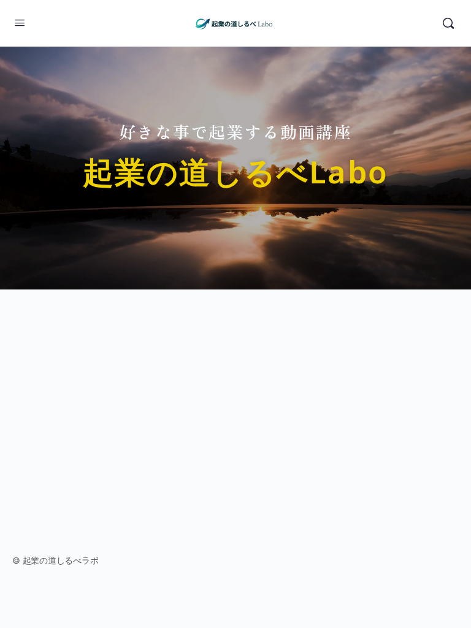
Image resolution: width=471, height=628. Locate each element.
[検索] (448, 23)
